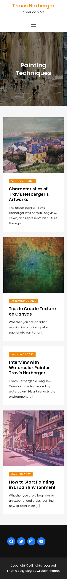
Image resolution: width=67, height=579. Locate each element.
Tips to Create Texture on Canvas (32, 311)
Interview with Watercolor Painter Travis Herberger (29, 367)
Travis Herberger (33, 5)
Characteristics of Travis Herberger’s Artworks (29, 194)
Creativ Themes (48, 571)
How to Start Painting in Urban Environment (32, 484)
